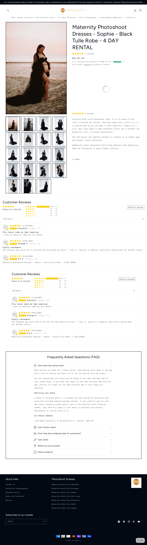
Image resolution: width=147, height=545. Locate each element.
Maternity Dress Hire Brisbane (65, 488)
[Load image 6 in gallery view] (44, 139)
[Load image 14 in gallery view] (44, 170)
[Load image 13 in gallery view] (28, 170)
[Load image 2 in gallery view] (28, 124)
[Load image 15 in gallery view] (59, 170)
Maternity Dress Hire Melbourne (66, 500)
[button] (8, 10)
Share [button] (77, 159)
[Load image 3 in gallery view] (44, 124)
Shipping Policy (13, 492)
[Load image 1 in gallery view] (13, 124)
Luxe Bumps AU (76, 540)
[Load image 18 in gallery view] (44, 186)
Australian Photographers (17, 488)
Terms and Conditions (15, 496)
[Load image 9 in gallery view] (28, 155)
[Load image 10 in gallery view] (44, 155)
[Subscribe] (43, 521)
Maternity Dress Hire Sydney (64, 508)
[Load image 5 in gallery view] (13, 139)
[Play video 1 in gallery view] (28, 139)
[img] (16, 226)
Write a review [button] (136, 207)
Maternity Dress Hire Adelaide (65, 484)
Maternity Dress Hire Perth (64, 504)
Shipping (87, 64)
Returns (9, 500)
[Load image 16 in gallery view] (13, 186)
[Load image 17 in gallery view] (28, 186)
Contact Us (10, 484)
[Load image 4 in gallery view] (59, 124)
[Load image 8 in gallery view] (13, 155)
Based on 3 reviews (12, 209)
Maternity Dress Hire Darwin (64, 492)
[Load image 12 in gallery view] (13, 170)
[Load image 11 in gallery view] (59, 155)
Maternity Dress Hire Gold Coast (66, 496)
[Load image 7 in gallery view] (59, 139)
